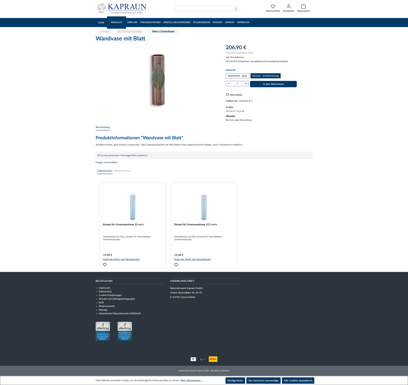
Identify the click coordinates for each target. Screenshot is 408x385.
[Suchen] (235, 8)
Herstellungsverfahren (176, 22)
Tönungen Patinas (150, 22)
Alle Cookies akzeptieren (298, 380)
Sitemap (103, 310)
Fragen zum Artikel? (106, 162)
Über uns (132, 22)
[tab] (103, 127)
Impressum (243, 22)
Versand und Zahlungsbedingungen (117, 299)
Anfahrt (230, 22)
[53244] (157, 78)
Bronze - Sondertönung (266, 76)
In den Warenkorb (273, 84)
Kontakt (217, 22)
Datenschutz (105, 291)
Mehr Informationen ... (191, 380)
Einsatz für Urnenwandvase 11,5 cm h (195, 224)
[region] (157, 78)
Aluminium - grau (237, 76)
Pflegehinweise (201, 22)
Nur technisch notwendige (263, 380)
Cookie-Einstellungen (110, 295)
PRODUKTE (116, 22)
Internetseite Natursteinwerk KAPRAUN (120, 313)
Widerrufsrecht (107, 306)
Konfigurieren (235, 380)
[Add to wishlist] (105, 265)
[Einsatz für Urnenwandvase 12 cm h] (132, 207)
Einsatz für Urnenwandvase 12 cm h (123, 224)
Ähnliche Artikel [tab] (122, 171)
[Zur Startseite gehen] (122, 8)
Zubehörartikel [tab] (105, 171)
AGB (101, 302)
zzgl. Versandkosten (235, 57)
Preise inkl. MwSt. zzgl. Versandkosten (121, 259)
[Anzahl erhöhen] (246, 83)
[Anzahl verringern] (229, 83)
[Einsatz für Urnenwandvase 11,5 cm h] (204, 207)
